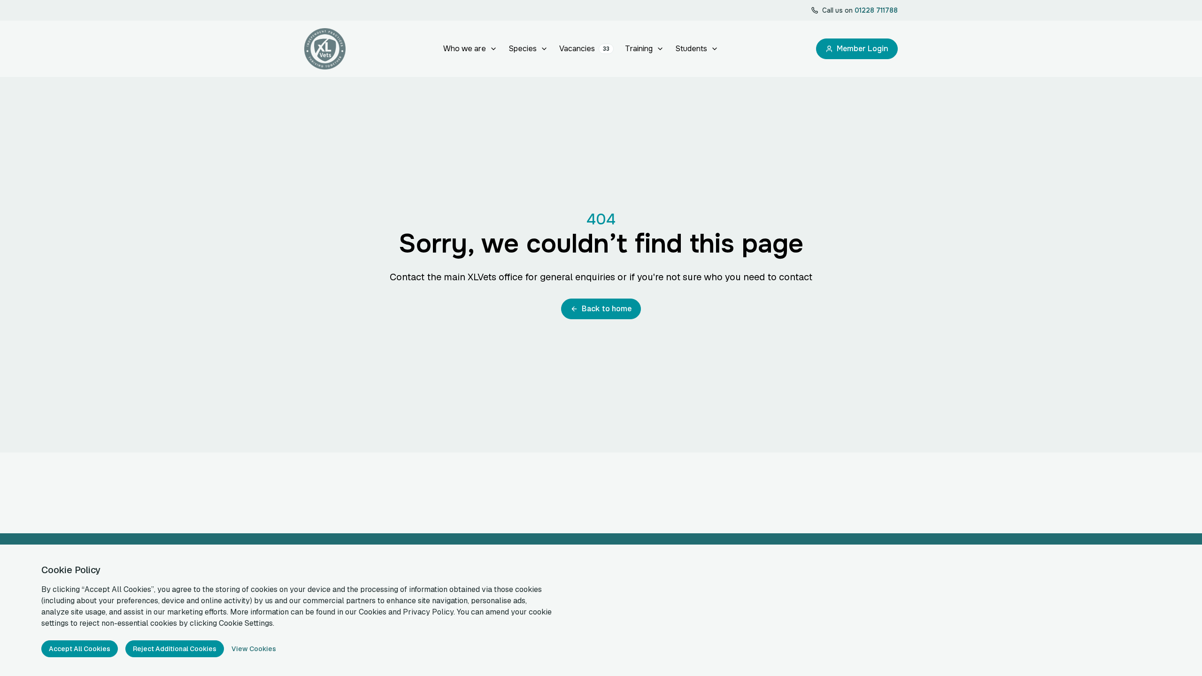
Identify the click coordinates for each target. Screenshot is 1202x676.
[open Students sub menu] (714, 49)
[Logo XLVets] (325, 48)
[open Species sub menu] (544, 49)
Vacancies (584, 49)
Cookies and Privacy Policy (406, 612)
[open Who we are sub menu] (493, 49)
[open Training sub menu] (660, 49)
